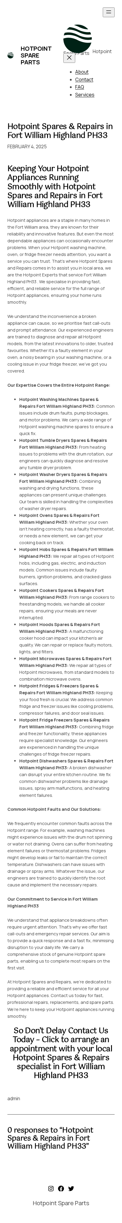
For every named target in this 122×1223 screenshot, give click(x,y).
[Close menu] (69, 58)
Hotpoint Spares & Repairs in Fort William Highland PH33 (60, 131)
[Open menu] (109, 12)
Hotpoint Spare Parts (36, 55)
